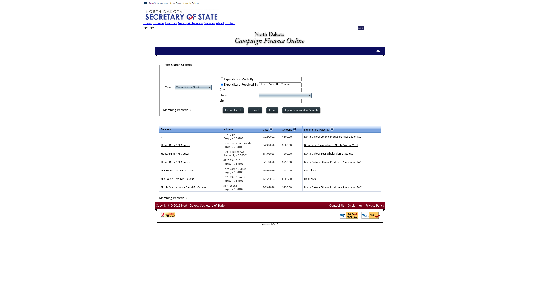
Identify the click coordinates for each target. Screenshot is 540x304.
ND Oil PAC (310, 170)
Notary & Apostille (190, 23)
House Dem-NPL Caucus (175, 145)
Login (379, 51)
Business (158, 23)
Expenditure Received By (241, 85)
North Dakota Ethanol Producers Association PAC (333, 136)
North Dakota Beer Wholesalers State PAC (329, 153)
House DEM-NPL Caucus (175, 153)
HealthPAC (310, 179)
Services (209, 23)
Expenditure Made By (239, 79)
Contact (230, 23)
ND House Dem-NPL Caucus (177, 170)
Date (265, 130)
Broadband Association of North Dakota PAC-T (331, 145)
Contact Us (336, 206)
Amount (287, 130)
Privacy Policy (374, 206)
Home (147, 23)
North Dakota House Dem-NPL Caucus (183, 187)
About (220, 23)
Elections (171, 23)
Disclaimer (354, 206)
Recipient (166, 129)
